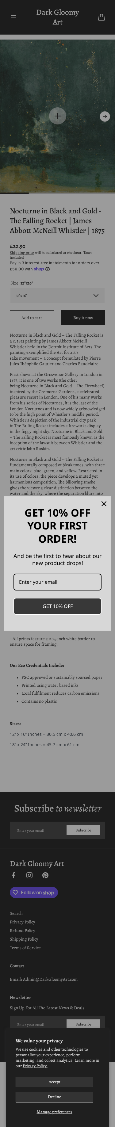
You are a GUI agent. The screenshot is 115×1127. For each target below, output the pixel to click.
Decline (54, 1097)
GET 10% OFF (58, 606)
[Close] (104, 503)
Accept (54, 1082)
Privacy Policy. (35, 1066)
